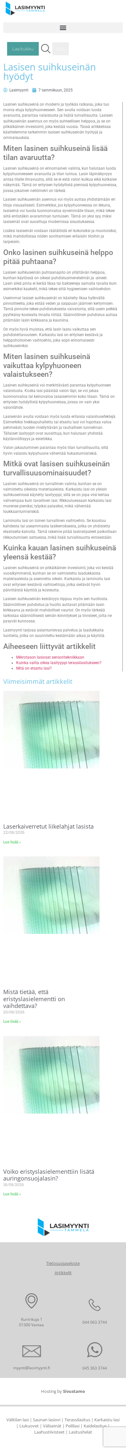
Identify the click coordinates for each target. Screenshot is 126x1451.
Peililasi (72, 1426)
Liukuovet (29, 1426)
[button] (63, 27)
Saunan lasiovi (46, 1420)
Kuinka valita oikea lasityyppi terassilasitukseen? (58, 663)
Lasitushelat (80, 1432)
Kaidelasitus (95, 1426)
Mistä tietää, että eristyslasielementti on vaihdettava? (34, 999)
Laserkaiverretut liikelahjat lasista (48, 826)
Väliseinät (52, 1426)
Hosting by (63, 1391)
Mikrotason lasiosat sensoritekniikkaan (50, 657)
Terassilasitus (77, 1420)
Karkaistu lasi (107, 1420)
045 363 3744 (94, 1368)
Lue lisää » (12, 842)
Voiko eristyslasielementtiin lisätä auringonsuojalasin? (48, 1175)
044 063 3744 (94, 1322)
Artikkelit (63, 1273)
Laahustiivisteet (49, 1432)
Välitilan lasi (17, 1420)
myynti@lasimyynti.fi (31, 1367)
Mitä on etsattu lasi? (34, 668)
